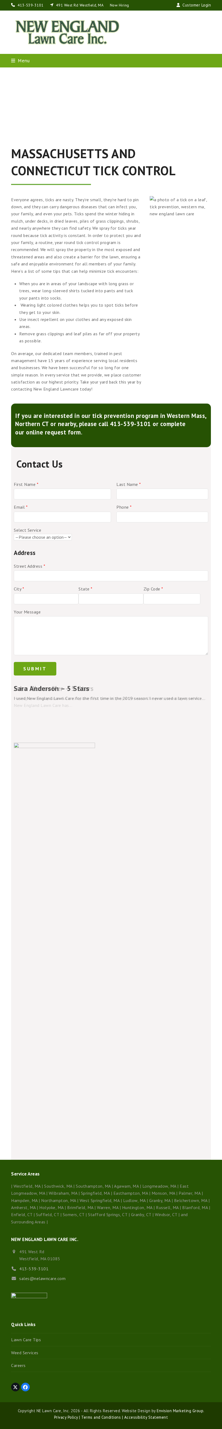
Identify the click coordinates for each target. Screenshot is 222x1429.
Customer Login (196, 5)
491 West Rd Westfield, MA (80, 5)
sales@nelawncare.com (42, 1278)
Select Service (27, 530)
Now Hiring (119, 5)
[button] (20, 60)
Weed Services (24, 1352)
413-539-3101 (30, 5)
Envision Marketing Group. (180, 1410)
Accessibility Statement (145, 1417)
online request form (53, 432)
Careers (18, 1365)
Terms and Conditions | (101, 1417)
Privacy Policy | (67, 1417)
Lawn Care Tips (26, 1339)
